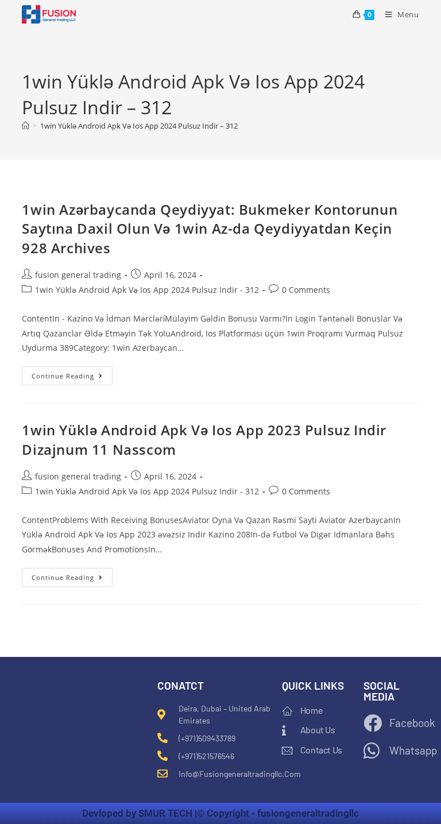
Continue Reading (72, 373)
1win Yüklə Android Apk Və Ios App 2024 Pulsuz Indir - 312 (147, 289)
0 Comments (306, 289)
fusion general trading (78, 274)
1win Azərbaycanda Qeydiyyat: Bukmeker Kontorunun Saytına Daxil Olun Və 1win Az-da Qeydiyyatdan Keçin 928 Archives (209, 228)
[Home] (25, 126)
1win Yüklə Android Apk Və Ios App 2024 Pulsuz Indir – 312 (139, 126)
